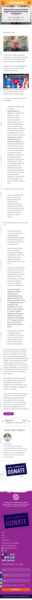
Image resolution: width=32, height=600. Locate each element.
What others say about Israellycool (10, 543)
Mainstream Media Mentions (9, 545)
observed (22, 135)
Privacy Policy (5, 540)
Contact (4, 537)
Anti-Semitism (13, 19)
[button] (29, 2)
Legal (3, 535)
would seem (10, 223)
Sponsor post (8, 414)
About (3, 532)
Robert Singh (20, 19)
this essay (15, 98)
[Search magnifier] (24, 3)
